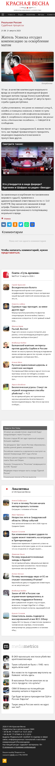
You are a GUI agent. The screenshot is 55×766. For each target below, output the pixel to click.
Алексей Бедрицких (19, 500)
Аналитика (30, 14)
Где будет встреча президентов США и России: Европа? (31, 697)
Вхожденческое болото (24, 287)
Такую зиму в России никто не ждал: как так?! (30, 705)
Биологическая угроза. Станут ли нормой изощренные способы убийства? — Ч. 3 (29, 390)
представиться (10, 252)
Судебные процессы (12, 25)
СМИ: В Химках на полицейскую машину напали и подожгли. (28, 689)
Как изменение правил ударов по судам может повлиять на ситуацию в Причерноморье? (31, 537)
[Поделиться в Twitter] (21, 224)
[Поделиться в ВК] (3, 224)
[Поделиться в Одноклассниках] (15, 224)
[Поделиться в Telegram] (9, 224)
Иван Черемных (18, 515)
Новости (11, 14)
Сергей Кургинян (19, 285)
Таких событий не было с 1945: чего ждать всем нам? (30, 666)
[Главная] (27, 6)
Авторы (41, 14)
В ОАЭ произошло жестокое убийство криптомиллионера (31, 658)
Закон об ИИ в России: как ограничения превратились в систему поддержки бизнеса (27, 596)
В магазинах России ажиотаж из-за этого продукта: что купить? (30, 682)
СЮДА (12, 755)
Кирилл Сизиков (18, 531)
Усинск (7, 219)
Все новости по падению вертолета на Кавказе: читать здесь (31, 674)
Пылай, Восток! (20, 329)
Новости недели (18, 304)
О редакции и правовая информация (19, 747)
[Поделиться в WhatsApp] (26, 224)
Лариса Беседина (18, 384)
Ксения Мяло (17, 362)
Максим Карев (17, 326)
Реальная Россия (11, 22)
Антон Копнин (18, 574)
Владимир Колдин (19, 343)
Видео (20, 14)
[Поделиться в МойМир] (32, 224)
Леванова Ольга (18, 554)
